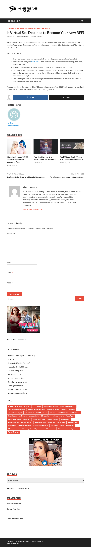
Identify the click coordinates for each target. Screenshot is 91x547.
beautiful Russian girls (15, 413)
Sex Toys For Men (14, 378)
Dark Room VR (74, 413)
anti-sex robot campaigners (16, 409)
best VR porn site (41, 413)
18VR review (37, 406)
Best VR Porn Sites (14, 504)
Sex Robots (12, 374)
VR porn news (50, 429)
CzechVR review (62, 413)
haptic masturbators (14, 419)
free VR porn (70, 416)
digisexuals (23, 416)
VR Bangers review (14, 429)
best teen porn (29, 413)
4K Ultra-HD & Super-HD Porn (19, 355)
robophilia (51, 422)
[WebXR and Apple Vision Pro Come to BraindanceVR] (72, 147)
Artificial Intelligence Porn (36, 409)
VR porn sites (74, 429)
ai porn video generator (67, 406)
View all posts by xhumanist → (34, 209)
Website (10, 283)
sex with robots (73, 422)
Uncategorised (13, 386)
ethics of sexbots (58, 416)
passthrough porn (26, 422)
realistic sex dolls (40, 422)
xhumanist (25, 36)
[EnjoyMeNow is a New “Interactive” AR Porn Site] (46, 147)
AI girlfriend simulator (51, 406)
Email (10, 273)
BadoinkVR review (53, 409)
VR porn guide (27, 429)
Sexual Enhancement (16, 382)
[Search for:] (45, 298)
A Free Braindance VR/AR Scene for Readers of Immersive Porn (17, 159)
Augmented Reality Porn (15, 29)
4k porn (10, 406)
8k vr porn (27, 406)
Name (10, 262)
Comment (11, 233)
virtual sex (54, 425)
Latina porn (26, 419)
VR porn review (63, 429)
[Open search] (82, 21)
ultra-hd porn (12, 425)
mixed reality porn (39, 419)
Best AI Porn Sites (13, 509)
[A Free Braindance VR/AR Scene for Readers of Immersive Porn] (19, 147)
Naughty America (52, 419)
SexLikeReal (61, 422)
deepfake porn (12, 416)
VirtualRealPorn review (40, 425)
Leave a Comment (36, 36)
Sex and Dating (30, 29)
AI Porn (11, 359)
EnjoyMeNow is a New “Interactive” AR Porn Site (44, 158)
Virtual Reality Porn (43, 29)
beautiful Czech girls (68, 409)
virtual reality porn (25, 425)
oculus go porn (65, 419)
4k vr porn (18, 406)
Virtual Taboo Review (67, 425)
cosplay (52, 413)
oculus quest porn (13, 422)
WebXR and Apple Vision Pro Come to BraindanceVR (71, 158)
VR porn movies (39, 429)
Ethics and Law (45, 416)
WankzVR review (13, 432)
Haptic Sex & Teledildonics (18, 367)
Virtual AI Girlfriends (16, 389)
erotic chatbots (34, 416)
